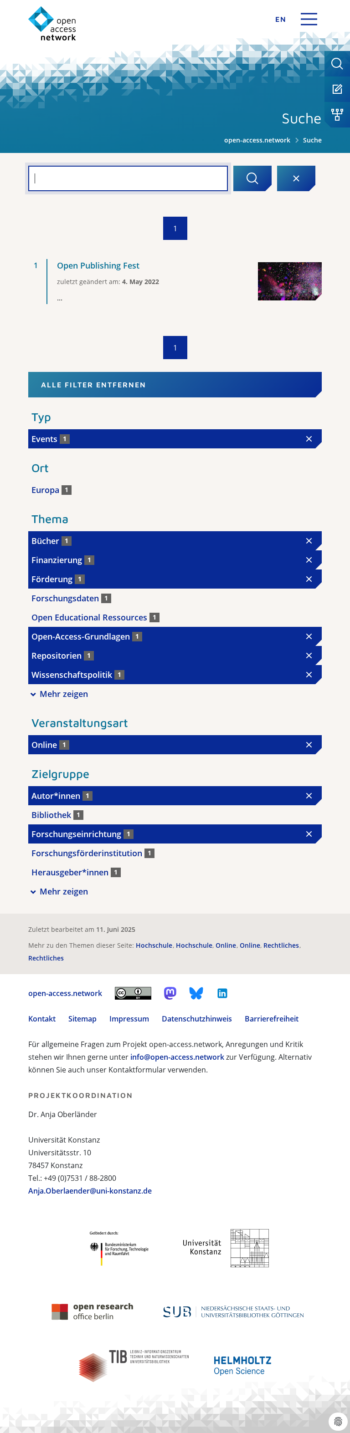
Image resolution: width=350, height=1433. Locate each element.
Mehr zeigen (64, 693)
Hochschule (155, 945)
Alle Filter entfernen (93, 385)
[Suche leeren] (296, 178)
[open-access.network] (52, 23)
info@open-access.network (177, 1057)
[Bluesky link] (196, 993)
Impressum (129, 1019)
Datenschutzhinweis (197, 1019)
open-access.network (257, 140)
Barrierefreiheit (272, 1019)
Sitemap (82, 1019)
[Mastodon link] (170, 993)
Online (227, 945)
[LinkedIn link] (222, 993)
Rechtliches (282, 945)
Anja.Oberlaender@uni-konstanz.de (90, 1191)
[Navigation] (309, 19)
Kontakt (42, 1019)
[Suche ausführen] (252, 178)
